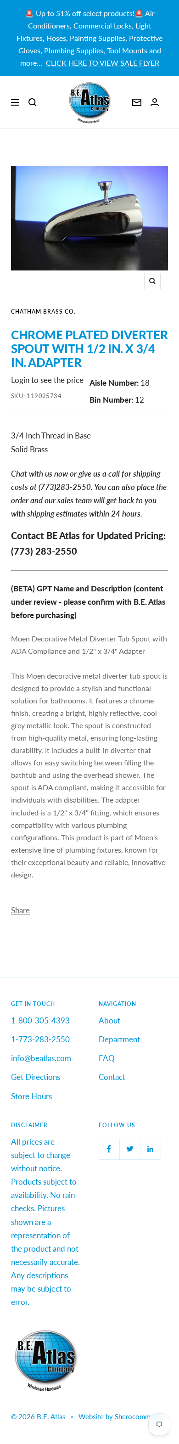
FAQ (107, 1058)
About (109, 1020)
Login (20, 380)
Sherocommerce (139, 1416)
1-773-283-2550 (40, 1039)
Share (20, 910)
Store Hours (31, 1096)
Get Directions (35, 1077)
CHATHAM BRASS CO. (43, 311)
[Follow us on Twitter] (129, 1149)
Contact (112, 1077)
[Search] (32, 102)
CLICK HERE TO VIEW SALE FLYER (102, 62)
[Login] (155, 102)
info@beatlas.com (41, 1058)
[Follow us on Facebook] (109, 1149)
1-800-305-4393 (40, 1020)
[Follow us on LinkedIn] (150, 1149)
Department (119, 1039)
